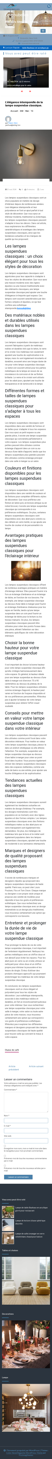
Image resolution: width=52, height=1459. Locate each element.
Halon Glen (13, 123)
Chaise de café (12, 1050)
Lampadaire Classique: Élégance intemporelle (25, 85)
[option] (27, 72)
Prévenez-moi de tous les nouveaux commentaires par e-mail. (25, 1159)
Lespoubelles (17, 14)
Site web (7, 1136)
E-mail (7, 1126)
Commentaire (10, 1090)
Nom (6, 1116)
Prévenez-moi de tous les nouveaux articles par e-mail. (25, 1169)
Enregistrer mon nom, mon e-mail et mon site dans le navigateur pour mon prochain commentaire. (25, 1149)
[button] (43, 31)
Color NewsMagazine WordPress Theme (24, 1453)
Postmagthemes (26, 1455)
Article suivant (36, 1066)
